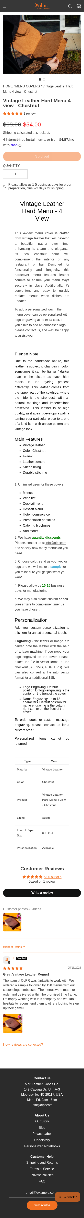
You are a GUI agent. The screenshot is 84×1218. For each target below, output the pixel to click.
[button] (40, 79)
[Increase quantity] (22, 174)
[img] (13, 968)
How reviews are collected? (23, 1044)
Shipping (9, 132)
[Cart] (78, 6)
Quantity (11, 165)
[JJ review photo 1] (13, 1023)
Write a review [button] (42, 892)
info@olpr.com (55, 543)
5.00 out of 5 (53, 877)
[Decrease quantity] (7, 174)
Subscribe (42, 1205)
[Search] (69, 6)
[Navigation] (4, 6)
